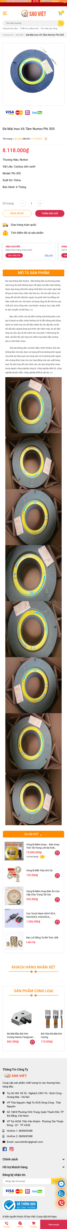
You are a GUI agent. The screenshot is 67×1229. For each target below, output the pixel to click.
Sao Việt (30, 1216)
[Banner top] (33, 3)
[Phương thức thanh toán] (24, 112)
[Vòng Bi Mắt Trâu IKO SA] (14, 873)
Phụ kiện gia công (49, 28)
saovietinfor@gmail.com (29, 1141)
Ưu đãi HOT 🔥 (33, 834)
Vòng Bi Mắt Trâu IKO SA (39, 870)
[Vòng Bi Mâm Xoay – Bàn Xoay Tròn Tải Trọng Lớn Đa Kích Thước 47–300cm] (14, 851)
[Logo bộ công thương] (20, 1205)
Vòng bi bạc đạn (10, 28)
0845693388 (25, 1130)
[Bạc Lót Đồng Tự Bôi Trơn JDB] (14, 940)
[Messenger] (61, 1184)
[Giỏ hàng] (60, 13)
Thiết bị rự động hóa (29, 28)
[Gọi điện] (61, 1203)
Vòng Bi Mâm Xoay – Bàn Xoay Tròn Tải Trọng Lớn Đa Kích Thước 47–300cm (42, 848)
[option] (33, 73)
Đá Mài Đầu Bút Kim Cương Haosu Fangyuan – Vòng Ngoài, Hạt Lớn (21, 1037)
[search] (61, 23)
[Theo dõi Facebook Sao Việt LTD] (5, 1148)
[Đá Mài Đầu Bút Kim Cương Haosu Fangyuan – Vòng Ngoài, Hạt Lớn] (21, 1017)
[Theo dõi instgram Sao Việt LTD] (11, 1148)
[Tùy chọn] (57, 852)
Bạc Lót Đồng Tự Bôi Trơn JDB (42, 937)
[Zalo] (61, 1193)
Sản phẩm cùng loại (33, 991)
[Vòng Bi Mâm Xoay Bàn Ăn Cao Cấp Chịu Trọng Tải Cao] (14, 895)
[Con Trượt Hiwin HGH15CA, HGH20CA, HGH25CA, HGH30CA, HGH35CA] (14, 918)
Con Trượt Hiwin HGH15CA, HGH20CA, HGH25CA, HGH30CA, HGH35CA (40, 916)
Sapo (54, 1216)
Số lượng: (8, 203)
